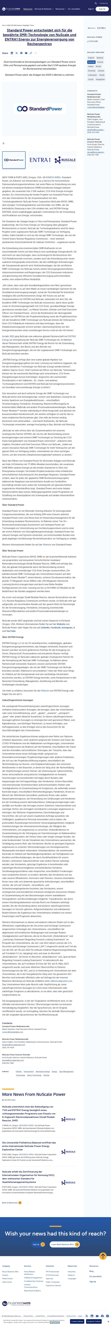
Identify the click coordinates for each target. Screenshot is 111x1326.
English (91, 58)
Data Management (66, 1071)
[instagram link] (107, 1316)
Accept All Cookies (93, 1321)
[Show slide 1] (13, 160)
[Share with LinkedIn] (12, 53)
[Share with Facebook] (21, 53)
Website (47, 544)
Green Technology (34, 1075)
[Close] (108, 1322)
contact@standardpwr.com (12, 1032)
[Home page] (11, 9)
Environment (29, 1071)
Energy (54, 1071)
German (91, 62)
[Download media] (3, 143)
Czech (90, 79)
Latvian (101, 71)
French (100, 62)
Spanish (100, 58)
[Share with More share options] (35, 53)
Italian (90, 66)
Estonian (91, 71)
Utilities (19, 1071)
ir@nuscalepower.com (61, 980)
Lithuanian (92, 75)
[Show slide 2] (39, 160)
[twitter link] (86, 1316)
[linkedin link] (92, 1316)
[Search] (96, 3)
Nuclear (46, 1075)
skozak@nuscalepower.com (13, 1060)
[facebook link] (102, 1316)
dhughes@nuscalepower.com (13, 1045)
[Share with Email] (26, 53)
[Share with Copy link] (31, 53)
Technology (20, 1075)
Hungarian (100, 79)
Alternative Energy (43, 1071)
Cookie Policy (55, 1322)
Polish (101, 75)
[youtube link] (97, 1316)
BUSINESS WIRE (51, 177)
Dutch (98, 66)
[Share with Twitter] (16, 53)
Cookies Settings (77, 1321)
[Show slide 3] (65, 160)
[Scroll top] (103, 1256)
